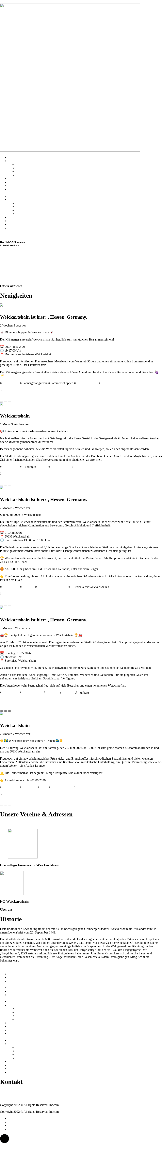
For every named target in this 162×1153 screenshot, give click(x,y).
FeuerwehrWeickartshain (52, 587)
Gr (23, 466)
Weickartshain (10, 383)
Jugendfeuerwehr (32, 692)
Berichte (13, 185)
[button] (4, 1138)
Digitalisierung (82, 466)
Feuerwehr (67, 692)
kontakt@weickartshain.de (16, 1098)
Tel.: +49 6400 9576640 (15, 1091)
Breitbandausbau (60, 466)
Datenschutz (15, 977)
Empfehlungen (17, 182)
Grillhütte (22, 171)
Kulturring (81, 787)
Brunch (43, 787)
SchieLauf (28, 587)
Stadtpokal (52, 692)
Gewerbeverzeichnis (28, 175)
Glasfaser (42, 466)
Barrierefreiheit (17, 981)
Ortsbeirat (22, 168)
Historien (13, 178)
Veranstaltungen (18, 189)
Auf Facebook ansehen (14, 393)
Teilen (4, 397)
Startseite (13, 157)
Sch (72, 587)
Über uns (13, 160)
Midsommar (29, 787)
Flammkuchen (109, 383)
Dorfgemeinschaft (87, 383)
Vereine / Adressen (27, 164)
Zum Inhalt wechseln (13, 1)
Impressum (15, 974)
